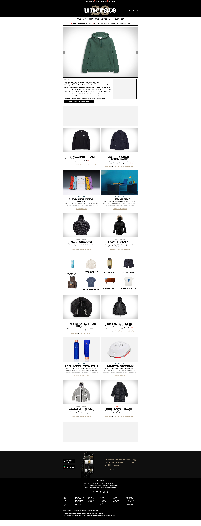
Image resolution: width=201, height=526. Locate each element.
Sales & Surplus (80, 503)
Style (85, 19)
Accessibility (129, 501)
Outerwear (121, 154)
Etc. (64, 505)
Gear (79, 19)
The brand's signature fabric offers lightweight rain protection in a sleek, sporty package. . (119, 327)
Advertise (116, 500)
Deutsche (103, 501)
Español (102, 498)
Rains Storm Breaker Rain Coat (120, 323)
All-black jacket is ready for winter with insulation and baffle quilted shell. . (119, 412)
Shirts (70, 79)
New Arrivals (79, 498)
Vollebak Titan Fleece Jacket (81, 409)
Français (103, 500)
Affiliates (116, 501)
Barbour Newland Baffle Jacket (119, 409)
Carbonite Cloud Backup (120, 199)
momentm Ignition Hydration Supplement (81, 200)
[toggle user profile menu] (134, 10)
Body (117, 19)
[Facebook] (100, 492)
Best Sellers (79, 500)
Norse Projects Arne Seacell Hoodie (81, 82)
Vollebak (84, 239)
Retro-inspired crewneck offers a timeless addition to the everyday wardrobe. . (81, 160)
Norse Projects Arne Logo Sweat (81, 156)
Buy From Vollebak (85, 249)
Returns (90, 501)
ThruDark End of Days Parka (120, 242)
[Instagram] (104, 492)
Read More (70, 164)
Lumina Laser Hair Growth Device (120, 366)
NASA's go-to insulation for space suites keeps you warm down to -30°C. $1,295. (81, 245)
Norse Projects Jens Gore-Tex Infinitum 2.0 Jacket (120, 157)
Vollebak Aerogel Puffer (81, 242)
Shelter (104, 19)
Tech (97, 19)
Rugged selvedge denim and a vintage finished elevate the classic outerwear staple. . (81, 329)
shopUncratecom (101, 1)
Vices (111, 19)
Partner (78, 239)
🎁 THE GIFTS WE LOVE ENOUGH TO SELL (81, 23)
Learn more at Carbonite (120, 208)
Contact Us (91, 500)
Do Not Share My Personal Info (130, 503)
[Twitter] (93, 492)
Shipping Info (91, 503)
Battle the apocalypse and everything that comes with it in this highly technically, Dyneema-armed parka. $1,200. (120, 245)
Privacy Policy (130, 500)
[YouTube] (97, 492)
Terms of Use (129, 498)
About (115, 498)
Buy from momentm (81, 208)
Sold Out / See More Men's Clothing (85, 164)
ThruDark (122, 239)
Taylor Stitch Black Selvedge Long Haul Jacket (81, 324)
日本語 (101, 503)
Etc (122, 19)
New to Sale (81, 321)
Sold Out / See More (85, 333)
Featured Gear (81, 196)
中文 (101, 504)
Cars (91, 19)
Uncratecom (90, 1)
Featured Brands (80, 501)
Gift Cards (78, 504)
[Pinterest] (107, 492)
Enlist (115, 503)
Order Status (92, 498)
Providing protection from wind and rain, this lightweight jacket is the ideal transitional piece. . (120, 162)
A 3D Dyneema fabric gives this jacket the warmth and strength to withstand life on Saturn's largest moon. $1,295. (81, 412)
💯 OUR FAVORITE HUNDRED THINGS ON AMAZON (105, 23)
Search (129, 10)
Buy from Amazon (120, 375)
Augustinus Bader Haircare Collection (81, 366)
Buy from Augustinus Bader (81, 375)
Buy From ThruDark (124, 249)
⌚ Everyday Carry (125, 23)
